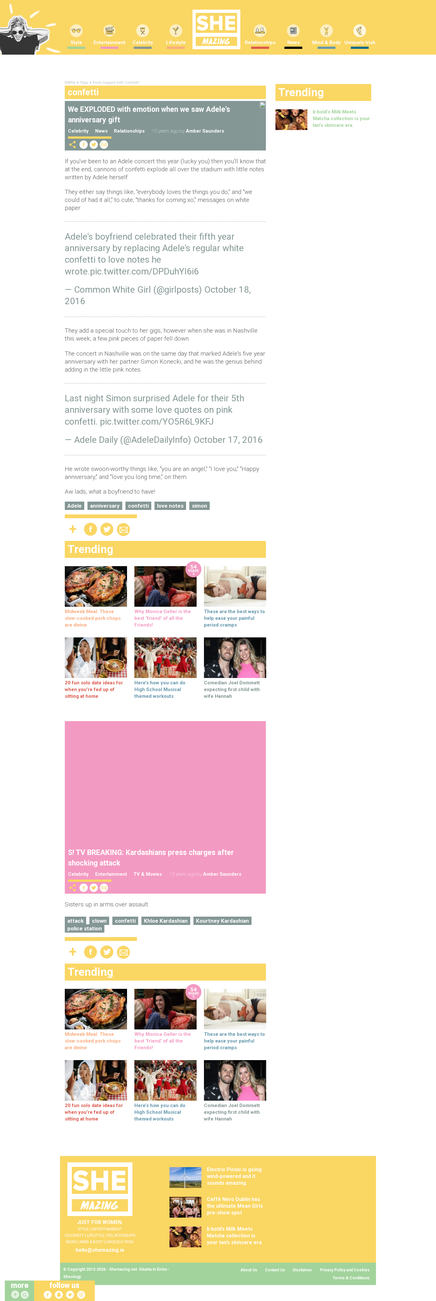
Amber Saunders (205, 131)
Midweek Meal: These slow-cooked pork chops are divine (93, 618)
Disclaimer (302, 1270)
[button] (25, 1295)
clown (99, 921)
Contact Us (275, 1270)
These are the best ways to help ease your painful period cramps (234, 618)
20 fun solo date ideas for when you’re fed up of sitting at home (94, 689)
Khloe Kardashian (166, 921)
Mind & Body (326, 42)
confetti (138, 506)
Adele (74, 506)
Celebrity (142, 42)
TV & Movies (147, 874)
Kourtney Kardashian (222, 921)
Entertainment (109, 42)
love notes (170, 506)
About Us (248, 1270)
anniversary (105, 506)
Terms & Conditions (351, 1278)
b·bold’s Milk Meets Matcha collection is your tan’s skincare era (341, 118)
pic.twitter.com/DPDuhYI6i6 (144, 271)
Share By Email (104, 144)
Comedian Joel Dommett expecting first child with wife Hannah (232, 689)
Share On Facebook (83, 144)
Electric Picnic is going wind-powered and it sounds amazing (234, 1176)
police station (84, 928)
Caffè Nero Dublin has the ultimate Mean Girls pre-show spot (235, 1206)
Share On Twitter (93, 144)
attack (75, 921)
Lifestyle (176, 42)
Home (70, 82)
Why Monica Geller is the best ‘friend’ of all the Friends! (162, 618)
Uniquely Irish (359, 42)
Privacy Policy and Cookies (345, 1270)
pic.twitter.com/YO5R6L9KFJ (157, 421)
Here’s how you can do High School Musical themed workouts (159, 689)
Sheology (71, 1276)
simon (199, 506)
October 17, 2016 (228, 440)
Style (76, 42)
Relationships (260, 42)
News (293, 42)
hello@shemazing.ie (100, 1250)
